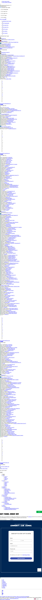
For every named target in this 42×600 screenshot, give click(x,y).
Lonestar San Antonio (12, 386)
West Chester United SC (13, 308)
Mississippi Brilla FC (11, 249)
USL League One (4, 11)
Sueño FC (6, 294)
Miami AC (6, 245)
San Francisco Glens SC (13, 279)
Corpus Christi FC (10, 111)
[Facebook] (0, 48)
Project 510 (7, 266)
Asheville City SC (10, 170)
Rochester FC (8, 274)
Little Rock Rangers (11, 233)
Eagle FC (5, 201)
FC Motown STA (10, 208)
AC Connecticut (9, 157)
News (3, 480)
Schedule (3, 486)
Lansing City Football (12, 229)
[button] (1, 472)
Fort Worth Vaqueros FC (13, 215)
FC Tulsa (5, 76)
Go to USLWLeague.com (4, 462)
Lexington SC (8, 44)
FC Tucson (7, 210)
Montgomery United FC (13, 250)
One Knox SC (8, 116)
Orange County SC (11, 68)
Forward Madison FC (5, 114)
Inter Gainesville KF (11, 223)
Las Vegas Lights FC (11, 60)
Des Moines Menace (11, 199)
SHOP (39, 511)
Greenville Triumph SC (13, 115)
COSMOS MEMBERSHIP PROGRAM (11, 508)
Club (3, 475)
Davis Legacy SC (10, 195)
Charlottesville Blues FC (13, 186)
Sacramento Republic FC (14, 72)
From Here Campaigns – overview (10, 498)
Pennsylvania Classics (12, 260)
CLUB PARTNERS (7, 504)
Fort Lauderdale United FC (6, 43)
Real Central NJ (9, 268)
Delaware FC (8, 197)
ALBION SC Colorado (13, 164)
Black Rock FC (9, 176)
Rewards (3, 506)
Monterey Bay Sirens (12, 394)
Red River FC (8, 271)
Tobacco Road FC (10, 298)
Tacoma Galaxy (9, 428)
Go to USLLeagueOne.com (5, 153)
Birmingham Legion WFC (14, 352)
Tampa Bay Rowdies (11, 75)
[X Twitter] (0, 467)
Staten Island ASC (10, 292)
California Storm (9, 355)
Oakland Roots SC (10, 67)
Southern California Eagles (14, 286)
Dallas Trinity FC (4, 41)
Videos (5, 485)
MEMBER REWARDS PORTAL (10, 509)
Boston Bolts (7, 177)
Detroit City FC (9, 56)
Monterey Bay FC (10, 65)
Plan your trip (4, 494)
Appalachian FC (9, 168)
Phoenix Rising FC (10, 69)
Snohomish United (10, 420)
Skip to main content (5, 1)
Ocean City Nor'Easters (13, 259)
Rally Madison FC (10, 410)
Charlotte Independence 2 (14, 185)
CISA (4, 190)
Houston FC (7, 221)
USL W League (4, 15)
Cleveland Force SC (11, 191)
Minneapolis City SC (11, 248)
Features (5, 482)
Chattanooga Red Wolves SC (16, 110)
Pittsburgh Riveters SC (13, 405)
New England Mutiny (12, 397)
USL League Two (4, 13)
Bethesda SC (7, 173)
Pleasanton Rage (9, 406)
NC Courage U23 (10, 396)
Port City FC (7, 265)
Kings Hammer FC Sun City (16, 383)
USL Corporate (2, 19)
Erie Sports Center (10, 204)
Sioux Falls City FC (11, 419)
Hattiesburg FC (8, 217)
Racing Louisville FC (12, 409)
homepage (30, 516)
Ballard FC (7, 172)
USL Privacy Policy (15, 596)
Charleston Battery (10, 54)
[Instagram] (1, 48)
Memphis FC (7, 244)
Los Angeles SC (9, 388)
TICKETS (4, 487)
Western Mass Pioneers (13, 313)
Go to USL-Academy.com (4, 466)
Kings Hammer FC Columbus (16, 227)
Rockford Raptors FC (12, 275)
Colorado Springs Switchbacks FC (19, 55)
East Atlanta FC (9, 202)
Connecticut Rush (10, 194)
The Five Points (7, 500)
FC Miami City (8, 207)
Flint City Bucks (9, 212)
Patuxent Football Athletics (14, 261)
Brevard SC (7, 180)
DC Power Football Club (14, 42)
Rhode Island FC (10, 71)
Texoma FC (7, 297)
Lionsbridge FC (9, 232)
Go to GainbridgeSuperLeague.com (6, 47)
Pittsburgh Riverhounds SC (15, 70)
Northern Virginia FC (12, 257)
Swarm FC (6, 287)
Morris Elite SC (9, 251)
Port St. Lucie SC (10, 127)
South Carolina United (5, 285)
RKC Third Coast (10, 273)
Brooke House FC (10, 181)
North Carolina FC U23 (13, 255)
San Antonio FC (9, 73)
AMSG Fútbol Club (11, 348)
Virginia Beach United (12, 305)
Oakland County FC (11, 258)
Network (7, 5)
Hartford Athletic (10, 58)
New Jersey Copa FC (12, 253)
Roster (5, 477)
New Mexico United (11, 66)
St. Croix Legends (10, 290)
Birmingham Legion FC (5, 52)
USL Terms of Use (9, 596)
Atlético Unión (8, 171)
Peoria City (7, 262)
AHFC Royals (8, 161)
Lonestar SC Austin (11, 385)
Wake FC (5, 307)
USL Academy (3, 17)
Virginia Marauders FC (13, 306)
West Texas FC (8, 310)
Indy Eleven (7, 59)
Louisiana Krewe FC (11, 238)
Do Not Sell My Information (24, 596)
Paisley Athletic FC (11, 403)
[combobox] (37, 599)
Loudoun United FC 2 (12, 237)
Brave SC (6, 179)
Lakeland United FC (11, 228)
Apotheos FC (8, 169)
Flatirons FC (3, 211)
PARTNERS (4, 502)
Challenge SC (8, 359)
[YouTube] (1, 104)
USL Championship (4, 9)
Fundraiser (6, 493)
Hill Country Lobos (11, 220)
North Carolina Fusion (12, 399)
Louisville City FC (10, 63)
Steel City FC (8, 293)
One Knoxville (8, 402)
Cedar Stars (7, 183)
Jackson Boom (8, 225)
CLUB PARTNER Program (9, 499)
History (5, 479)
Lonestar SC (7, 234)
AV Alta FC (7, 107)
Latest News (6, 481)
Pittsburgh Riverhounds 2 (14, 263)
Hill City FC (7, 219)
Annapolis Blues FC (11, 167)
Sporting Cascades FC (12, 128)
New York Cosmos (10, 118)
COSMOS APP (7, 507)
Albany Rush (7, 163)
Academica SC (8, 159)
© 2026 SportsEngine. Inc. (14, 598)
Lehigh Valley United (12, 231)
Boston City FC (9, 178)
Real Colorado (8, 269)
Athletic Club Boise (11, 108)
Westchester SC (9, 124)
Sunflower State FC (11, 295)
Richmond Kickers (10, 120)
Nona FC (5, 254)
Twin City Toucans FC (13, 300)
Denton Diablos (9, 198)
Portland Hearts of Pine (13, 119)
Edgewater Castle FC (12, 203)
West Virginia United (11, 311)
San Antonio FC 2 (10, 277)
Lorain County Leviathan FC (16, 236)
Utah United (7, 302)
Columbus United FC (12, 193)
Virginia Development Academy (17, 435)
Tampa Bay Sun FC (11, 46)
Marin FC (6, 390)
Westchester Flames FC (13, 312)
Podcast (5, 484)
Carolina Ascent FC (11, 39)
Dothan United (8, 200)
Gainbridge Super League (5, 7)
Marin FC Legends (10, 242)
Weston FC (7, 314)
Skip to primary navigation (6, 2)
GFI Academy (8, 216)
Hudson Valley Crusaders (14, 379)
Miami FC (6, 64)
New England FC (10, 252)
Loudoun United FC (11, 62)
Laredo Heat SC (9, 230)
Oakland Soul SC (10, 401)
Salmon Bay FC (9, 417)
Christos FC (7, 188)
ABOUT (5, 476)
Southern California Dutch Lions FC (20, 423)
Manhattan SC (8, 241)
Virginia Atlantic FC (11, 433)
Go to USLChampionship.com (5, 103)
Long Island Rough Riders (14, 235)
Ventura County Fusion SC (15, 303)
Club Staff (6, 478)
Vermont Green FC (10, 304)
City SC (5, 189)
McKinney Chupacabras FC (15, 243)
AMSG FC (7, 166)
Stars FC (5, 291)
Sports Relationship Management (20, 597)
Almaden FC (7, 165)
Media (5, 483)
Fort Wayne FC (9, 112)
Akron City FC (8, 162)
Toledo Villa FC (9, 299)
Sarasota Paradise (10, 121)
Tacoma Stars (8, 296)
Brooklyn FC (3, 38)
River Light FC (8, 272)
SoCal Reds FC (9, 421)
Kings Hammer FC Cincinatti (16, 382)
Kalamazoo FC (8, 226)
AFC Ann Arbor (9, 160)
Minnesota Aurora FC (12, 392)
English (37, 598)
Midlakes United (9, 246)
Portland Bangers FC (11, 264)
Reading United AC (11, 267)
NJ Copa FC (7, 398)
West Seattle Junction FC (14, 309)
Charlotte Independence (13, 109)
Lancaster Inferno (10, 384)
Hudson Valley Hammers (14, 222)
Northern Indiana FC (11, 256)
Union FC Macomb (11, 301)
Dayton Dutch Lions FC (13, 196)
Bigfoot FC (7, 174)
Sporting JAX (8, 45)
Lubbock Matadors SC (13, 240)
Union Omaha (8, 123)
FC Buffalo (7, 206)
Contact (5, 501)
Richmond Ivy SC (10, 412)
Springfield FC (8, 289)
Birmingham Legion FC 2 (14, 175)
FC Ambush (7, 205)
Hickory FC (7, 218)
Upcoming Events (7, 497)
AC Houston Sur (10, 158)
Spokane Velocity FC (12, 122)
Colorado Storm (9, 192)
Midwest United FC (11, 247)
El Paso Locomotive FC (13, 57)
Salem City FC (8, 276)
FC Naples (6, 117)
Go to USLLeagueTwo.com (5, 340)
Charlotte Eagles (9, 184)
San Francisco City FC (13, 278)
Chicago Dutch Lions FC (14, 187)
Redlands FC (7, 270)
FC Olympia (7, 209)
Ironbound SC (8, 224)
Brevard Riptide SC (11, 353)
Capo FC (5, 182)
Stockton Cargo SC (11, 427)
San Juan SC (7, 418)
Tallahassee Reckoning (13, 429)
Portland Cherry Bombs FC (15, 408)
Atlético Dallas (8, 78)
